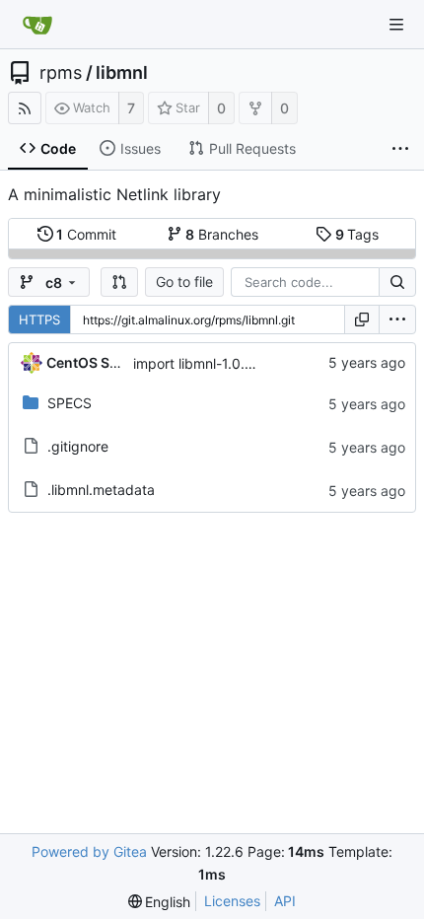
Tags (357, 234)
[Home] (37, 24)
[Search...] (397, 282)
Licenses (232, 900)
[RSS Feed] (24, 108)
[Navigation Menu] (396, 24)
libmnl (122, 73)
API (285, 900)
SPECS (69, 402)
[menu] (397, 319)
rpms (60, 73)
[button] (119, 282)
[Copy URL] (362, 319)
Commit (86, 234)
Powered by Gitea (89, 851)
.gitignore (77, 446)
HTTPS (39, 319)
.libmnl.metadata (101, 489)
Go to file (184, 281)
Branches (221, 234)
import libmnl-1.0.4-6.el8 (212, 363)
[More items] (400, 149)
